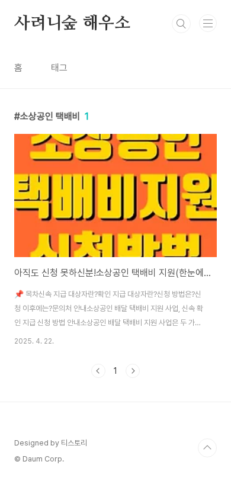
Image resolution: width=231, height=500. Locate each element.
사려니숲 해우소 (72, 23)
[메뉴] (208, 23)
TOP (207, 447)
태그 (59, 67)
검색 (181, 24)
